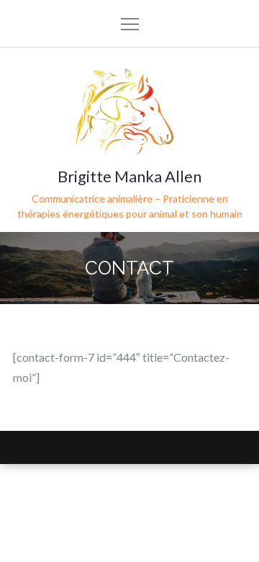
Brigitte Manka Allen (129, 176)
